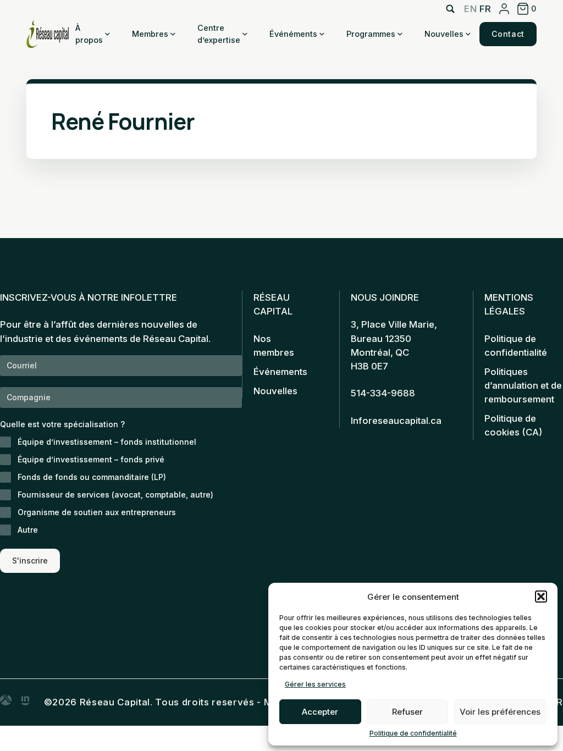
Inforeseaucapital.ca (396, 420)
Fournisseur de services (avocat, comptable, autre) (115, 494)
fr (485, 8)
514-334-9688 (383, 393)
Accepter (320, 711)
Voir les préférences (500, 711)
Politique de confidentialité (413, 733)
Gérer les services (315, 684)
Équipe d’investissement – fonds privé (91, 459)
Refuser (407, 711)
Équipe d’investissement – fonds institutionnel (107, 441)
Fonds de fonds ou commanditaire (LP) (92, 477)
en (470, 8)
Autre (28, 529)
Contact (508, 33)
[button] (541, 596)
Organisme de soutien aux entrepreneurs (97, 512)
